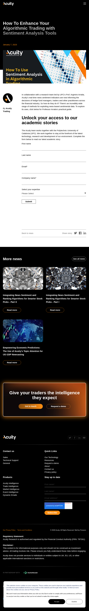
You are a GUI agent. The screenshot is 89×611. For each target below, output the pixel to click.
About (47, 466)
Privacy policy (50, 472)
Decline (74, 602)
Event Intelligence (10, 492)
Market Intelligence (11, 489)
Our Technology (51, 457)
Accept (56, 602)
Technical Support (10, 460)
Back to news (27, 233)
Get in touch (30, 406)
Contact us (49, 469)
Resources (49, 460)
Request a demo (58, 406)
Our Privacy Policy (9, 530)
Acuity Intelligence (11, 483)
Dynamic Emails (10, 495)
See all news (79, 259)
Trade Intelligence (10, 486)
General (6, 463)
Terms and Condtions (24, 530)
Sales (5, 457)
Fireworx (83, 530)
